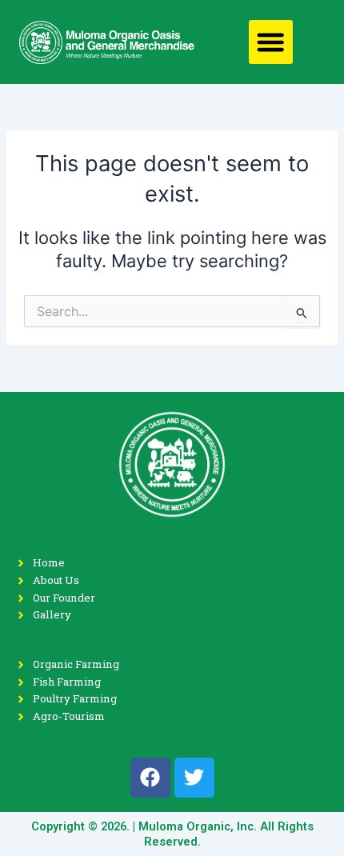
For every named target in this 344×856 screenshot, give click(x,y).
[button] (271, 42)
